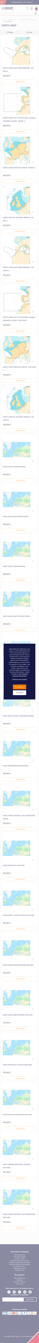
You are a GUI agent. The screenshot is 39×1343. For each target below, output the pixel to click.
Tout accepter (19, 687)
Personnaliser (19, 692)
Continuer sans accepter (19, 679)
